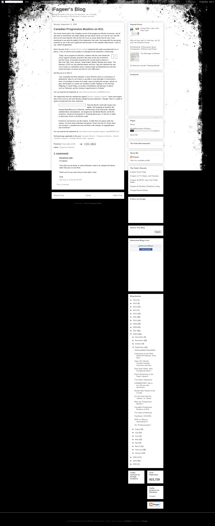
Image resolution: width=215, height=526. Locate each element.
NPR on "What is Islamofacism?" (141, 420)
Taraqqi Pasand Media (139, 190)
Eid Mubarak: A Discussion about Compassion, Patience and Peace (143, 48)
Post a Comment (63, 185)
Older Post (117, 195)
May (137, 439)
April (137, 443)
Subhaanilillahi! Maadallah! (145, 350)
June (137, 436)
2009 (135, 324)
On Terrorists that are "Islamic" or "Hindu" (143, 397)
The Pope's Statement (143, 380)
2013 (135, 310)
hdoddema (128, 521)
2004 (135, 461)
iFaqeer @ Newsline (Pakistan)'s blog (145, 186)
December (139, 337)
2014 (135, 307)
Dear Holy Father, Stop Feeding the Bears (143, 370)
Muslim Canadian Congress (97, 97)
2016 (135, 300)
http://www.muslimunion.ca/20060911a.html (94, 92)
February (139, 450)
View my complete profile (140, 160)
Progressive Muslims (104, 136)
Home (88, 195)
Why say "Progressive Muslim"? (143, 403)
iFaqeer (136, 157)
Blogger (144, 521)
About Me (134, 135)
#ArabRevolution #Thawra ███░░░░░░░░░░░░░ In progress (145, 130)
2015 (135, 303)
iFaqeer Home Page (138, 172)
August (138, 429)
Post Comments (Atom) (93, 203)
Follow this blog (145, 249)
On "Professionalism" (142, 425)
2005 (135, 457)
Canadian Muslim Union (77, 49)
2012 (135, 314)
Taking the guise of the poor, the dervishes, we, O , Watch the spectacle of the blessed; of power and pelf (74, 15)
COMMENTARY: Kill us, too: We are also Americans (143, 385)
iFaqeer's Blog (68, 9)
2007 (135, 331)
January (138, 453)
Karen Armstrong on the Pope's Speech (143, 375)
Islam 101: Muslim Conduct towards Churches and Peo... (143, 363)
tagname (91, 138)
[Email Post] (81, 144)
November (139, 340)
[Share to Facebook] (92, 144)
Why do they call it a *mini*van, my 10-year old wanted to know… (145, 41)
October (138, 344)
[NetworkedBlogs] (145, 246)
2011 (135, 317)
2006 (135, 334)
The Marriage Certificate (150, 53)
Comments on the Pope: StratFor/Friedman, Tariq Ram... (145, 356)
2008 (135, 327)
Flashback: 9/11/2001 (142, 416)
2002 (135, 464)
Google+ (152, 496)
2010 (135, 320)
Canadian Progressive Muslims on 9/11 (143, 408)
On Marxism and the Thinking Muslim (145, 66)
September (139, 347)
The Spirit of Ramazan (143, 413)
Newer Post (59, 195)
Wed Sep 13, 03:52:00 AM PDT (70, 180)
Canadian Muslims (88, 136)
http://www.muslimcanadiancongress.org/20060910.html (99, 131)
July (137, 433)
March (137, 446)
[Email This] (85, 144)
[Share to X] (90, 144)
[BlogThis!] (87, 144)
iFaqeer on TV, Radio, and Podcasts (144, 176)
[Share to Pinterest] (95, 144)
